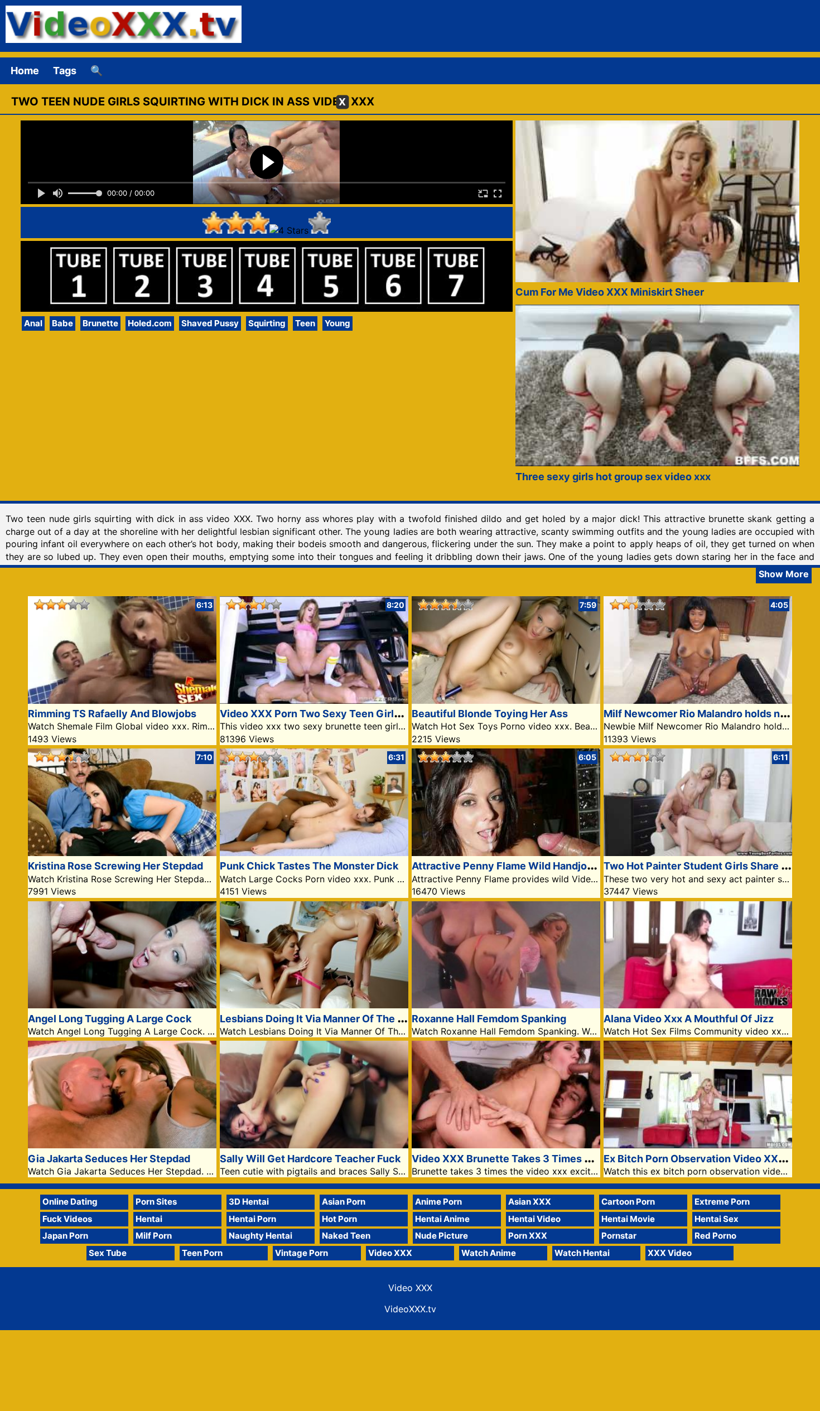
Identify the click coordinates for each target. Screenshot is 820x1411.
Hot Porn (339, 1219)
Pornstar (618, 1235)
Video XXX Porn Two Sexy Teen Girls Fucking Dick (342, 713)
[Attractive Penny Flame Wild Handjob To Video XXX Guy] (506, 852)
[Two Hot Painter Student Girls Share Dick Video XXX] (698, 852)
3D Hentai (249, 1201)
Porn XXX (527, 1235)
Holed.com (150, 323)
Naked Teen (346, 1235)
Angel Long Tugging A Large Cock (109, 1019)
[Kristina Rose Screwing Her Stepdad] (122, 852)
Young (337, 323)
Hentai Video (534, 1219)
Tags (64, 70)
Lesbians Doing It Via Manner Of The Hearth (325, 1019)
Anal (33, 323)
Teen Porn (202, 1253)
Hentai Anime (442, 1219)
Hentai (149, 1219)
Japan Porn (65, 1235)
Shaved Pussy (210, 323)
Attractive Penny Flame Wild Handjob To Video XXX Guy (548, 866)
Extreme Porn (722, 1201)
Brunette (100, 323)
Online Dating (70, 1201)
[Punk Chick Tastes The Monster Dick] (314, 852)
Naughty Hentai (260, 1235)
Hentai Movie (628, 1219)
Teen (305, 323)
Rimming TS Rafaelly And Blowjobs (112, 713)
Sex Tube (108, 1253)
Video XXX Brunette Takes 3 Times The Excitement (536, 1158)
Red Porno (715, 1235)
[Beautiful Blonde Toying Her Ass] (506, 700)
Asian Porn (343, 1201)
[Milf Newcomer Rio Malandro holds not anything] (698, 700)
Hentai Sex (716, 1219)
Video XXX (390, 1253)
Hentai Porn (252, 1219)
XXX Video (670, 1253)
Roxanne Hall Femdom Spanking (489, 1019)
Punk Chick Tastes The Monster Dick (309, 866)
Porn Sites (156, 1201)
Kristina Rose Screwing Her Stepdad (115, 866)
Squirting (267, 323)
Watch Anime (488, 1253)
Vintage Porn (301, 1253)
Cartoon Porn (628, 1201)
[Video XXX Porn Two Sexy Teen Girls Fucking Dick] (314, 700)
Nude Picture (441, 1235)
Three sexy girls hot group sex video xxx (613, 476)
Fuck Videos (67, 1219)
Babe (62, 323)
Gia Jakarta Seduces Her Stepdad (109, 1158)
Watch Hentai (582, 1253)
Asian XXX (529, 1201)
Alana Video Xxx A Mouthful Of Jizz (689, 1019)
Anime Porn (438, 1201)
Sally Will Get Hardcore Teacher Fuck (310, 1158)
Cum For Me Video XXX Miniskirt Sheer (609, 292)
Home (25, 70)
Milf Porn (154, 1235)
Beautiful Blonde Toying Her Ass (490, 713)
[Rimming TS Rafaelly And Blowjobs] (122, 700)
